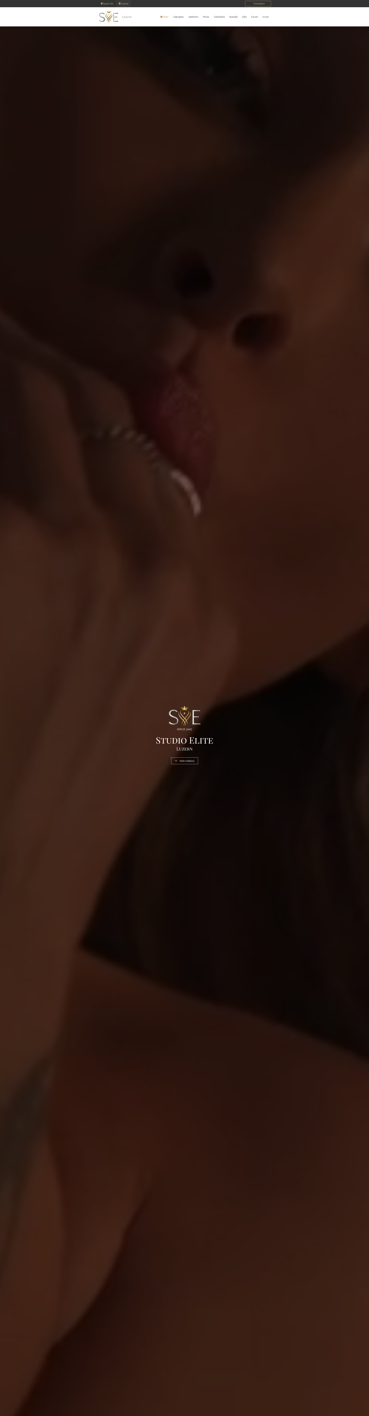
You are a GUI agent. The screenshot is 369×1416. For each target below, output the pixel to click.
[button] (258, 3)
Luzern (124, 3)
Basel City (108, 3)
